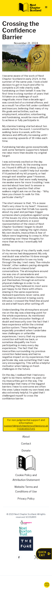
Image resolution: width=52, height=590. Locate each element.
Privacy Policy (26, 498)
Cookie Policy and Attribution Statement (26, 477)
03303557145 (26, 428)
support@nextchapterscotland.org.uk (26, 425)
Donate (26, 450)
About (26, 436)
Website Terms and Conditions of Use (26, 489)
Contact (26, 443)
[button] (46, 7)
